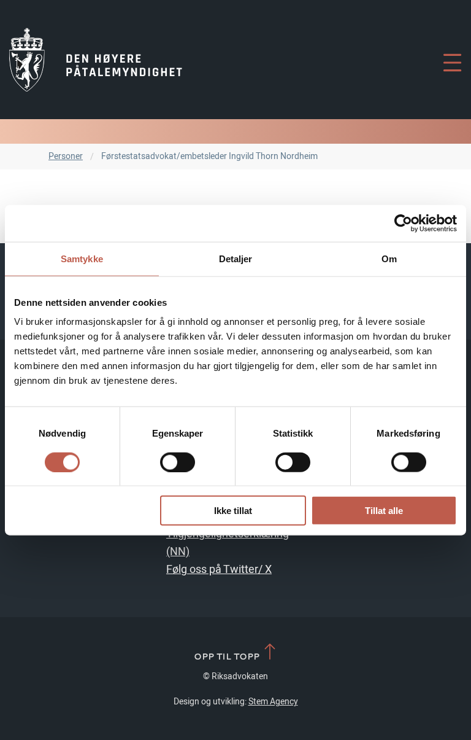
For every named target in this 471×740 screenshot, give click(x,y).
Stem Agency (273, 701)
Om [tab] (389, 258)
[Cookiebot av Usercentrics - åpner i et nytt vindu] (403, 223)
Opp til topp (228, 655)
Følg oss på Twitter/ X (219, 569)
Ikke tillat (233, 510)
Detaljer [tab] (236, 258)
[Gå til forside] (95, 59)
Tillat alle (384, 510)
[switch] (177, 462)
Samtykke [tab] (82, 258)
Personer (65, 156)
